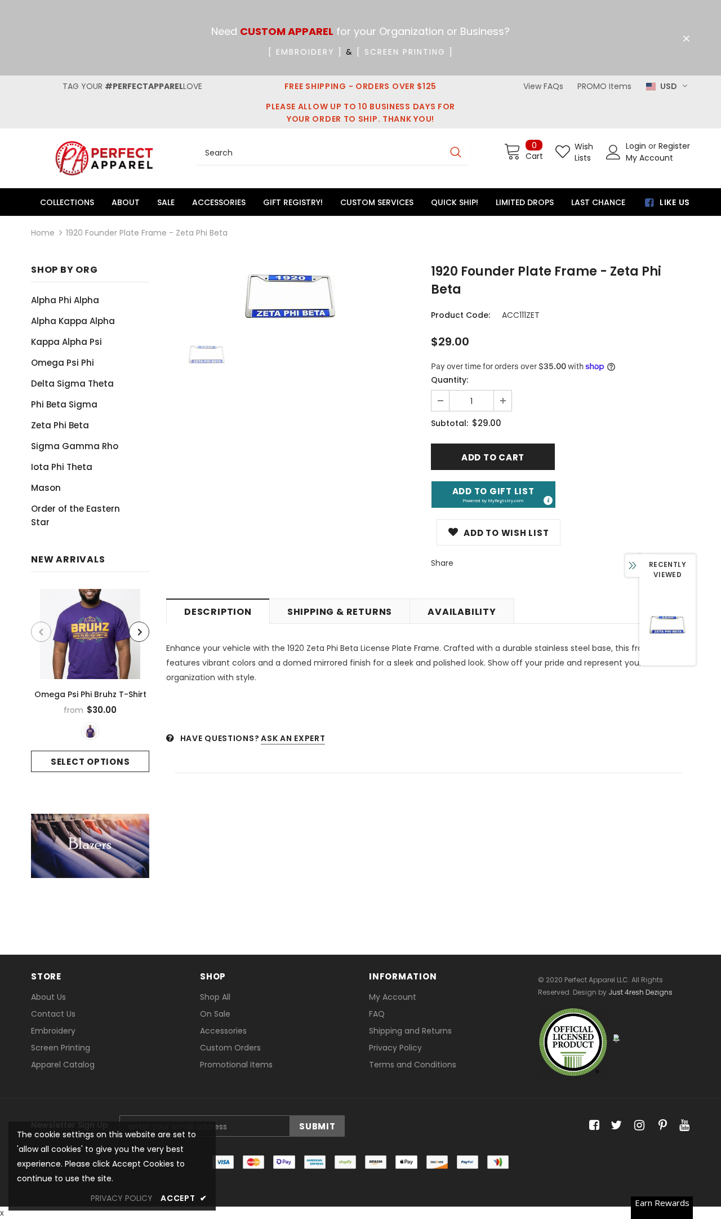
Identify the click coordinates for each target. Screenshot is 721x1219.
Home (43, 232)
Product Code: (460, 315)
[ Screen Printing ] (405, 51)
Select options (90, 762)
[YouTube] (682, 1126)
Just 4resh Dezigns (640, 992)
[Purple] (90, 730)
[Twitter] (615, 1126)
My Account (649, 157)
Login (637, 146)
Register (674, 146)
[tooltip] (547, 500)
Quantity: (449, 379)
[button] (493, 494)
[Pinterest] (660, 1126)
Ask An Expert (293, 738)
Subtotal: (449, 423)
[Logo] (104, 158)
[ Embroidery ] (305, 51)
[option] (90, 680)
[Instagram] (637, 1126)
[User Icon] (613, 152)
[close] (686, 39)
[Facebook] (592, 1126)
